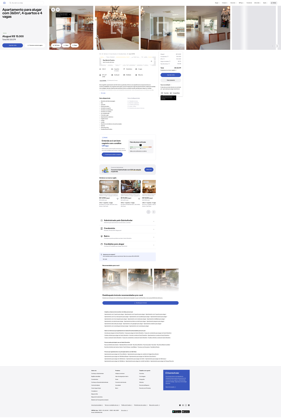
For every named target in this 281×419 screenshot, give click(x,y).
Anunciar (233, 2)
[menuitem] (217, 3)
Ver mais (103, 93)
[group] (109, 194)
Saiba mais (149, 169)
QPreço (241, 2)
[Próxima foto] (116, 186)
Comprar (224, 2)
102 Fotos (57, 45)
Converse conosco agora (35, 45)
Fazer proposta (171, 80)
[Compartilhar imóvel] (53, 10)
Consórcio (249, 2)
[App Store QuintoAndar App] (186, 411)
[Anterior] (272, 46)
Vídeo (66, 45)
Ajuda (264, 2)
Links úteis (256, 2)
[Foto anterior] (101, 186)
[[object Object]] (69, 14)
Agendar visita (12, 45)
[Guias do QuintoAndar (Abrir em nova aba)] (186, 405)
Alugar (216, 2)
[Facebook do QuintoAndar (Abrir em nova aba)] (180, 405)
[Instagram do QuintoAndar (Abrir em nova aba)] (183, 405)
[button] (127, 221)
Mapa (75, 45)
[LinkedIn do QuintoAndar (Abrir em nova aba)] (189, 405)
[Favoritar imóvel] (58, 10)
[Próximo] (277, 46)
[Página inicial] (4, 2)
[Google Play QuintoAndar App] (176, 411)
